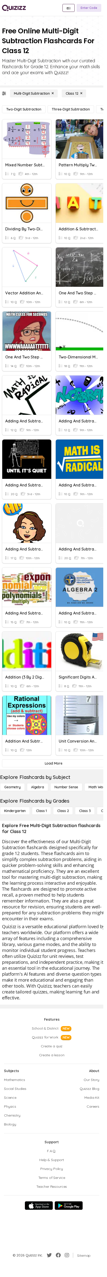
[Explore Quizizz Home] (14, 8)
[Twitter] (49, 1255)
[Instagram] (67, 1255)
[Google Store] (69, 1205)
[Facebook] (58, 1255)
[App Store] (39, 1205)
